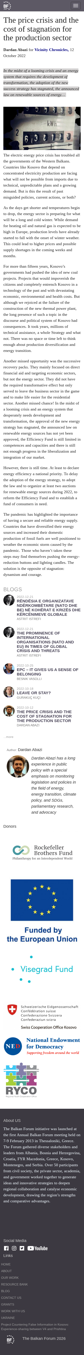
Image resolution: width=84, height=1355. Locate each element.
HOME (6, 1264)
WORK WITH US (13, 1311)
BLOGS (12, 589)
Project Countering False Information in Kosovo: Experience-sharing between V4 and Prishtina (35, 1327)
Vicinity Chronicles (51, 49)
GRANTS (7, 1304)
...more (8, 737)
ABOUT (6, 1271)
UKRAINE (8, 1318)
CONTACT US (11, 1298)
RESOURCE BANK (14, 1284)
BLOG (5, 1291)
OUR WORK (10, 1277)
